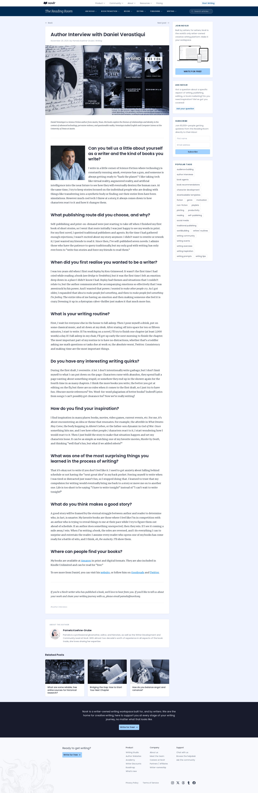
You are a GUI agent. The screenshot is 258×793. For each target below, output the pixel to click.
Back (50, 23)
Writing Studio (132, 752)
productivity (193, 210)
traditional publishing (186, 225)
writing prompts (184, 256)
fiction (180, 200)
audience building (185, 169)
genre (189, 200)
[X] (178, 782)
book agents (183, 179)
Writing (170, 11)
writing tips (201, 256)
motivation (201, 200)
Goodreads (137, 572)
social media (183, 220)
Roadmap (130, 767)
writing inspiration (185, 251)
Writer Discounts (133, 763)
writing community (186, 235)
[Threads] (183, 782)
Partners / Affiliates (159, 763)
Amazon (86, 560)
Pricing (159, 3)
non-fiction (182, 205)
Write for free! (193, 71)
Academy (130, 760)
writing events (183, 241)
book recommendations (188, 184)
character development (188, 189)
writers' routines (200, 230)
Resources (145, 3)
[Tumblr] (188, 782)
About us (154, 752)
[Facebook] (194, 782)
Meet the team (157, 756)
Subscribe (193, 151)
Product (99, 3)
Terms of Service (151, 782)
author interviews (185, 174)
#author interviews (59, 607)
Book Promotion (109, 11)
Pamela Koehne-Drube (83, 40)
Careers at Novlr (157, 760)
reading (180, 215)
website (105, 572)
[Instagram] (172, 782)
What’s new (131, 771)
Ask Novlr (89, 11)
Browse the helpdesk (186, 756)
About (130, 3)
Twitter (154, 572)
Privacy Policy (132, 782)
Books (127, 11)
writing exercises (184, 246)
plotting (180, 210)
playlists (195, 205)
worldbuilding (183, 230)
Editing (140, 11)
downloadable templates (188, 195)
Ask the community (185, 760)
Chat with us (182, 752)
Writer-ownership (158, 767)
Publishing (155, 11)
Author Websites (133, 756)
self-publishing (195, 215)
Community (115, 3)
